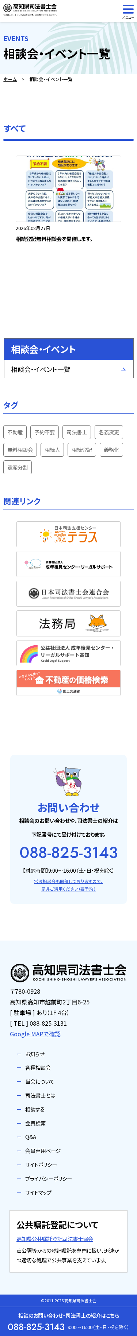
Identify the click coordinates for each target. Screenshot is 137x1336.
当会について (39, 1081)
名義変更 (109, 432)
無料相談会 (20, 449)
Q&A (30, 1136)
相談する (35, 1109)
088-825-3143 (68, 852)
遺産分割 (17, 467)
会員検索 (35, 1123)
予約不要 (44, 432)
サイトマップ (38, 1192)
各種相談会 (38, 1067)
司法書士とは (40, 1095)
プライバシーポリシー (48, 1178)
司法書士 (76, 432)
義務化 (111, 449)
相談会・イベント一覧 (41, 369)
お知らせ (34, 1054)
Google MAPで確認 (35, 1033)
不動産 (15, 432)
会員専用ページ (43, 1150)
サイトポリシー (41, 1164)
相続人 (52, 449)
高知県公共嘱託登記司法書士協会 (54, 1238)
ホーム (10, 79)
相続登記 (82, 449)
